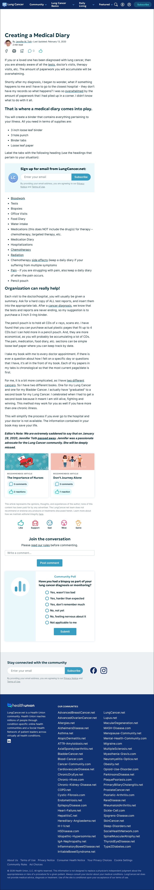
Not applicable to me (63, 622)
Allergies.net (66, 723)
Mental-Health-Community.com (125, 738)
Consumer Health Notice (71, 860)
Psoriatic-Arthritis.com (119, 795)
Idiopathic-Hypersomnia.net (77, 836)
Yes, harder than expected (67, 598)
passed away (47, 438)
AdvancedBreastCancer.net (76, 712)
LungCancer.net (114, 712)
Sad (48, 524)
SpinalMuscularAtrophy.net (122, 836)
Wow (62, 524)
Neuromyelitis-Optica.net (121, 759)
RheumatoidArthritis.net (120, 805)
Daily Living (82, 4)
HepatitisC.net (67, 815)
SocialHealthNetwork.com (121, 831)
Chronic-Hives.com (71, 779)
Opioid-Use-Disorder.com (121, 769)
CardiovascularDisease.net (76, 769)
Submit (65, 631)
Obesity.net (111, 764)
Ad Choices (36, 864)
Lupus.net (110, 718)
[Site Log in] (129, 4)
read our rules (40, 545)
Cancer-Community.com (74, 764)
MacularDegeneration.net (121, 723)
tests (51, 64)
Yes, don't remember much (67, 604)
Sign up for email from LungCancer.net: (53, 169)
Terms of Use (38, 186)
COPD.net (64, 790)
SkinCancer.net (114, 821)
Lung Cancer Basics (58, 4)
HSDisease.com (68, 831)
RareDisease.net (115, 800)
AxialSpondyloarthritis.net (75, 748)
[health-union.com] (20, 706)
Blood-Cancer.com (70, 759)
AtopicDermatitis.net (72, 738)
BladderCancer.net (70, 754)
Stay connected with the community (37, 663)
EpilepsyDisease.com (72, 805)
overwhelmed (74, 91)
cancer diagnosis (60, 305)
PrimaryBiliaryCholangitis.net (123, 784)
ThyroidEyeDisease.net (119, 841)
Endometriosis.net (70, 800)
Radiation (17, 255)
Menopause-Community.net (122, 733)
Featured (104, 4)
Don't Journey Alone (67, 477)
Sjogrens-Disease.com (119, 815)
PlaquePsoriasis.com (118, 779)
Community (37, 4)
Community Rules (17, 864)
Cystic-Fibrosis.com (71, 795)
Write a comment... (19, 552)
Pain (14, 270)
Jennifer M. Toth (24, 41)
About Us (12, 860)
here (41, 514)
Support (34, 524)
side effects (40, 260)
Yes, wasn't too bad (62, 592)
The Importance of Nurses (25, 477)
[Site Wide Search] (116, 4)
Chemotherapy (21, 249)
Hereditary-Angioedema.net (77, 821)
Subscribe (81, 177)
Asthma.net (65, 733)
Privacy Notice (71, 678)
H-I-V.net (64, 826)
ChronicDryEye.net (70, 774)
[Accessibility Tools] (122, 4)
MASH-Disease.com (117, 728)
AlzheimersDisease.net (73, 728)
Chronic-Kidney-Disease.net (77, 784)
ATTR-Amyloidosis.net (73, 743)
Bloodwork (18, 198)
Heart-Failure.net (69, 810)
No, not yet (57, 610)
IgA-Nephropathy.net (72, 841)
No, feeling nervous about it (68, 616)
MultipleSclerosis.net (118, 748)
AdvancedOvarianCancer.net (77, 718)
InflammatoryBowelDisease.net (79, 846)
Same (76, 524)
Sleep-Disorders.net (117, 826)
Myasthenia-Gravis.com (120, 754)
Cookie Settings (123, 860)
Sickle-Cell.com (114, 810)
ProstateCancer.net (117, 790)
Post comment (49, 562)
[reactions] (40, 51)
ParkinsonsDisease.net (119, 774)
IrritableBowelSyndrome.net (76, 851)
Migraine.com (113, 743)
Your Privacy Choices (99, 860)
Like (19, 524)
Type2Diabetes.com (117, 846)
